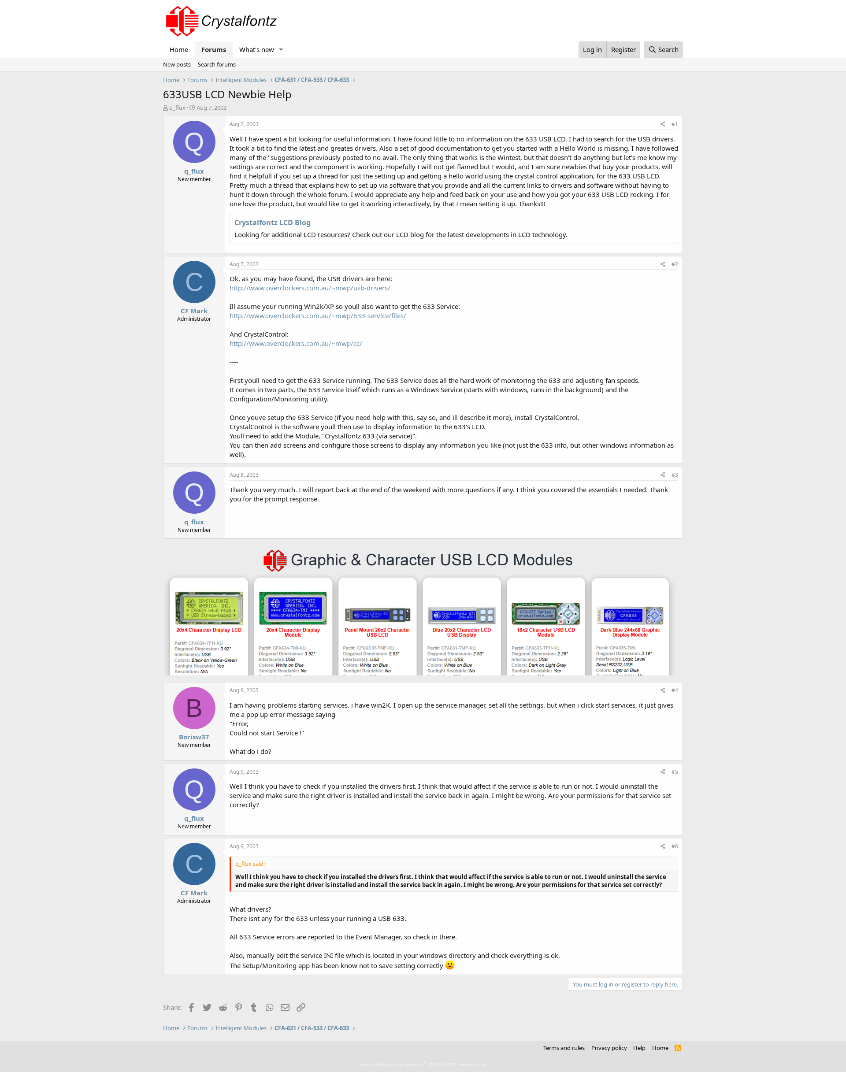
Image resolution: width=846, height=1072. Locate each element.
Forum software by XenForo (423, 1064)
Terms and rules (564, 1048)
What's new (256, 49)
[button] (281, 49)
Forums (213, 49)
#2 (675, 264)
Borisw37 (194, 736)
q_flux (177, 107)
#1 (675, 124)
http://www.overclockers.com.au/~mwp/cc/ (296, 343)
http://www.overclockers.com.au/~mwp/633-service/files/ (318, 315)
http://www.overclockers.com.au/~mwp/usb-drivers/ (310, 287)
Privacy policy (609, 1048)
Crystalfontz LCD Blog (272, 222)
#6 (675, 846)
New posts (177, 64)
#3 (675, 475)
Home (179, 49)
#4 (675, 690)
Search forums (217, 64)
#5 (675, 771)
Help (639, 1048)
